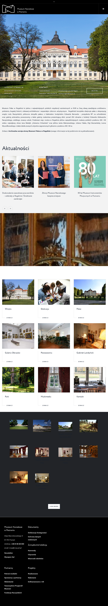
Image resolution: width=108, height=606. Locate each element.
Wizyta (8, 309)
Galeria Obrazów (12, 353)
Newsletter (8, 553)
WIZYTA (95, 91)
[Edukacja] (54, 292)
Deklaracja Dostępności (37, 533)
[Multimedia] (54, 380)
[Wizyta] (18, 292)
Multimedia (46, 397)
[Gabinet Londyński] (90, 336)
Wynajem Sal (9, 557)
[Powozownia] (54, 336)
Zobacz (10, 317)
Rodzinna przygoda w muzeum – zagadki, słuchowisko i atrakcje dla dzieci (90, 196)
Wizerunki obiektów (35, 559)
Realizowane (33, 574)
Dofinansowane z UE (36, 582)
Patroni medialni (10, 574)
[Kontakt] (90, 380)
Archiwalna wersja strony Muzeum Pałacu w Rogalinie (29, 131)
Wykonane (32, 578)
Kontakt (80, 397)
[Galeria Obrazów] (18, 336)
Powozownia (46, 353)
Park (7, 397)
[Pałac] (90, 292)
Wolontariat (8, 582)
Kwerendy (32, 551)
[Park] (18, 380)
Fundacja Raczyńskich (13, 593)
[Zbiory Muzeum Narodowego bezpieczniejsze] (18, 172)
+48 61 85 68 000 (17, 544)
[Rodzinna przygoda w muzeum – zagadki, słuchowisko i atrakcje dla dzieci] (90, 172)
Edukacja (45, 309)
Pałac (79, 309)
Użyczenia (32, 555)
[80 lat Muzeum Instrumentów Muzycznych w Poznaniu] (54, 172)
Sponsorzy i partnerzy (12, 578)
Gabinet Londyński (85, 353)
